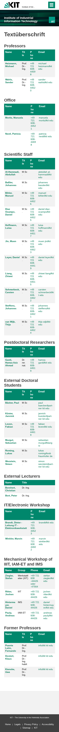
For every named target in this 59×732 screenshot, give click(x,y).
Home (8, 724)
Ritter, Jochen (9, 593)
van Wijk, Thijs (10, 323)
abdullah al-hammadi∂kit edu (44, 175)
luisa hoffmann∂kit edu (45, 228)
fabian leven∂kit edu (45, 425)
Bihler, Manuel (9, 194)
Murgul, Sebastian (10, 441)
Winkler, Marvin (13, 538)
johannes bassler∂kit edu (43, 185)
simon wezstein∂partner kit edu (45, 464)
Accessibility (48, 724)
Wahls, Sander (9, 81)
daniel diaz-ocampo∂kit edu (44, 212)
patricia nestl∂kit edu (45, 135)
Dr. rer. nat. (24, 363)
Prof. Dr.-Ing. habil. (25, 660)
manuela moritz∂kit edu (46, 119)
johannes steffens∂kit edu (44, 308)
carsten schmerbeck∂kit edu (46, 292)
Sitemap (26, 728)
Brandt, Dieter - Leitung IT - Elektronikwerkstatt (16, 525)
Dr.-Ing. (26, 487)
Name (8, 52)
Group (21, 570)
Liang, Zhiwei (9, 275)
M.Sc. (24, 173)
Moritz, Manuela (14, 117)
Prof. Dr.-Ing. (24, 66)
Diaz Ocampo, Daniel (10, 212)
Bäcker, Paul (12, 402)
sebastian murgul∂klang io (45, 443)
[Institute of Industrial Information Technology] (52, 20)
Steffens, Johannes (10, 307)
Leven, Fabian (9, 425)
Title (23, 53)
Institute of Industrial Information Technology (28, 7)
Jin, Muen (10, 241)
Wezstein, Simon (10, 462)
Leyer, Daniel (12, 257)
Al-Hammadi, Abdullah (12, 173)
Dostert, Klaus (9, 657)
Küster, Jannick (9, 415)
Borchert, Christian (10, 489)
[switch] (39, 5)
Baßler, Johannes (10, 183)
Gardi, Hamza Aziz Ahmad (11, 363)
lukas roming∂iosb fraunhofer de (45, 453)
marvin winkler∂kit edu (44, 541)
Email (41, 52)
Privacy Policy (31, 724)
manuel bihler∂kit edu (45, 194)
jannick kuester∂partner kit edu (45, 416)
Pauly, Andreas (10, 614)
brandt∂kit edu (46, 522)
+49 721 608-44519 (32, 365)
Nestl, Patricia (13, 133)
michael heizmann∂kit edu (45, 66)
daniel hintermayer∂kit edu (48, 605)
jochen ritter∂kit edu (47, 594)
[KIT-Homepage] (12, 4)
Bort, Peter (11, 495)
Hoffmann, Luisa (11, 226)
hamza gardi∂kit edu (45, 361)
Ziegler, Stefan (9, 577)
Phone (31, 55)
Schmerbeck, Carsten (12, 291)
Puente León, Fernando (10, 648)
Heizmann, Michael (11, 65)
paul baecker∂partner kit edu (45, 405)
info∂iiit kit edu (45, 645)
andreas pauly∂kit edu (47, 615)
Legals (17, 724)
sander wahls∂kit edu (45, 81)
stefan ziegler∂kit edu (48, 578)
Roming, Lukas (10, 452)
